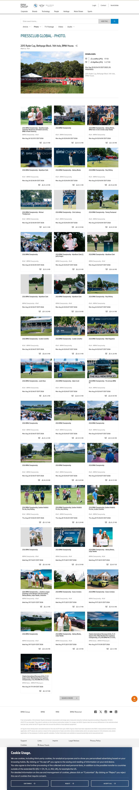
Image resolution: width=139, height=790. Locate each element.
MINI (57, 712)
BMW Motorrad (76, 712)
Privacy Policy (95, 741)
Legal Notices (74, 741)
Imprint (55, 741)
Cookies (24, 745)
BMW (43, 712)
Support (24, 741)
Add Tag (104, 21)
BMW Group (25, 712)
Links (40, 741)
